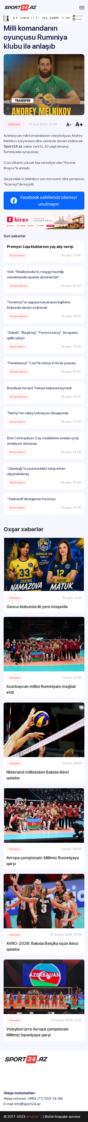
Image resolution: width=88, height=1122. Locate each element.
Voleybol (14, 124)
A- (68, 124)
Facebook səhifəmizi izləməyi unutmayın (49, 201)
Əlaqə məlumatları (19, 1093)
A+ (79, 124)
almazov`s (34, 1116)
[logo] (20, 8)
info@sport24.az (27, 1104)
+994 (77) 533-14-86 (45, 1098)
